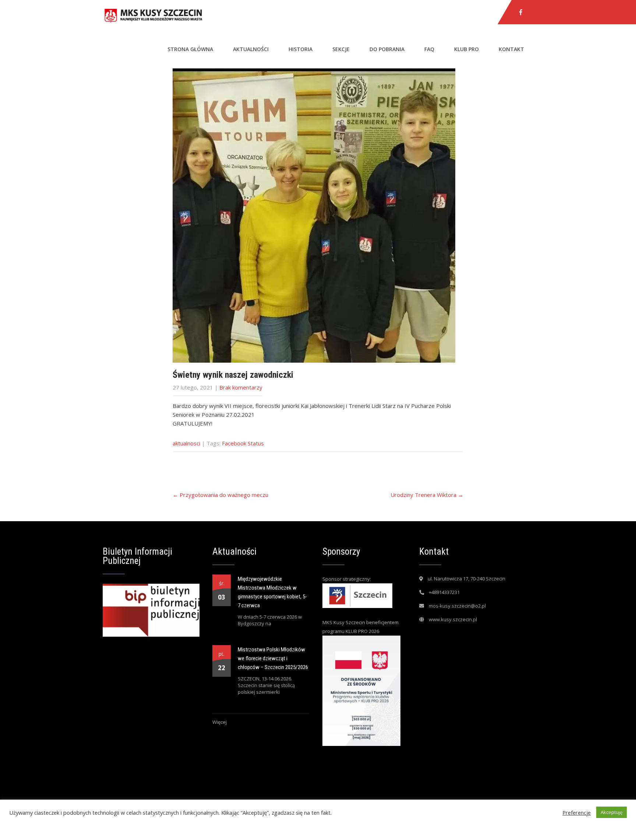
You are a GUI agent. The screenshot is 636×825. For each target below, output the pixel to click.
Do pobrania (387, 49)
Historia (300, 49)
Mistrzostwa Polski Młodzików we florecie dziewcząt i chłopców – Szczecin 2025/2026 (273, 658)
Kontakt (511, 49)
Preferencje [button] (576, 812)
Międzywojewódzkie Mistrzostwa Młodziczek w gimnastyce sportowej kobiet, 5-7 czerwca (272, 592)
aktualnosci (186, 443)
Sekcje (341, 49)
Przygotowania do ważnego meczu (220, 494)
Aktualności (251, 49)
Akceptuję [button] (611, 812)
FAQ (429, 49)
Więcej (219, 722)
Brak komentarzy (240, 387)
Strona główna (190, 49)
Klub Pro (466, 49)
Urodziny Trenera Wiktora (427, 494)
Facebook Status (243, 443)
